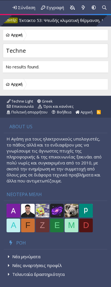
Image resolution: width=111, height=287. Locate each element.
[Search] (104, 7)
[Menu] (2, 8)
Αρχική (86, 112)
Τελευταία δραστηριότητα (38, 274)
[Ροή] (83, 7)
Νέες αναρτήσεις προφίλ (37, 265)
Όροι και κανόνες (58, 106)
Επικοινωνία (23, 106)
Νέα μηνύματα (26, 256)
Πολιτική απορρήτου (29, 112)
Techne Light (22, 101)
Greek (47, 101)
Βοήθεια (64, 112)
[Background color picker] (72, 7)
